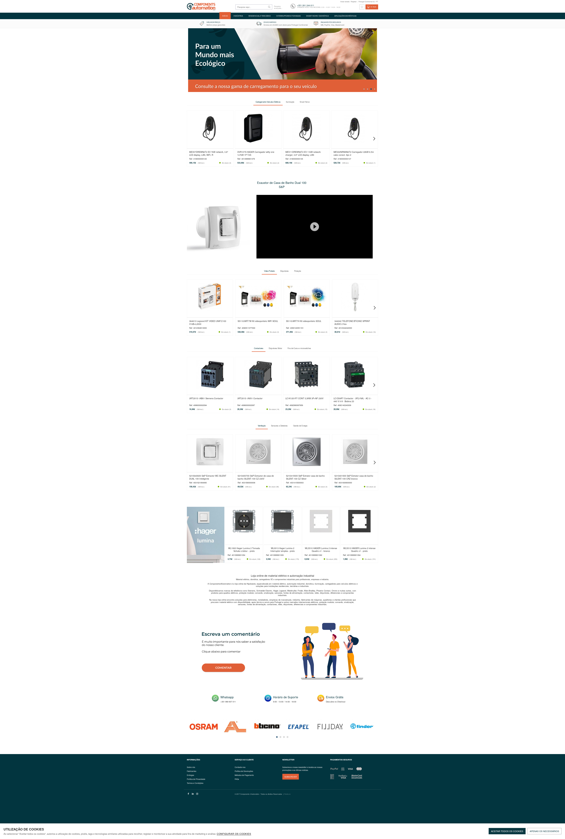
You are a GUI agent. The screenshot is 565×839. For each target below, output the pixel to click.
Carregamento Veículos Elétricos (268, 101)
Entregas (190, 775)
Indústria (238, 16)
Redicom (287, 794)
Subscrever (290, 776)
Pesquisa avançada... (278, 7)
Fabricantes (191, 771)
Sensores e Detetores (279, 425)
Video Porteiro (269, 271)
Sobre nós (191, 767)
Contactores (258, 348)
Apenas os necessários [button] (544, 831)
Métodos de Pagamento (244, 775)
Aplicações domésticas (345, 16)
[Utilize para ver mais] (282, 60)
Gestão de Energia (300, 425)
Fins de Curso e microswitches (299, 348)
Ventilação (262, 425)
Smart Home (304, 101)
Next (374, 138)
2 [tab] (367, 89)
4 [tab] (374, 89)
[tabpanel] (282, 60)
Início (225, 16)
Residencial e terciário (260, 16)
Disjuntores (284, 271)
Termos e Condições (195, 783)
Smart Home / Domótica (317, 16)
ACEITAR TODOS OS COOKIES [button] (507, 831)
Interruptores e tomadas (288, 16)
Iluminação (290, 101)
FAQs (237, 779)
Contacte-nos (240, 767)
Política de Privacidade (196, 779)
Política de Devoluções (244, 771)
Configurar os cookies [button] (234, 834)
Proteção (297, 271)
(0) (373, 7)
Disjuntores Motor (275, 348)
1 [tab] (364, 89)
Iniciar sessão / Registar (348, 2)
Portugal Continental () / (368, 2)
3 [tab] (371, 89)
